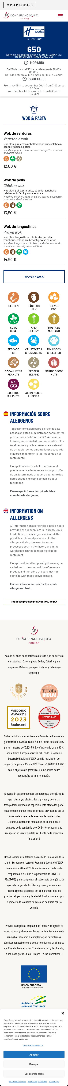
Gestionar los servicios (33, 1045)
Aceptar (34, 1054)
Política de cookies (17, 1081)
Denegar (34, 1064)
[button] (63, 1013)
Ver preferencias (34, 1073)
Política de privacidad (37, 1081)
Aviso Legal (54, 1081)
